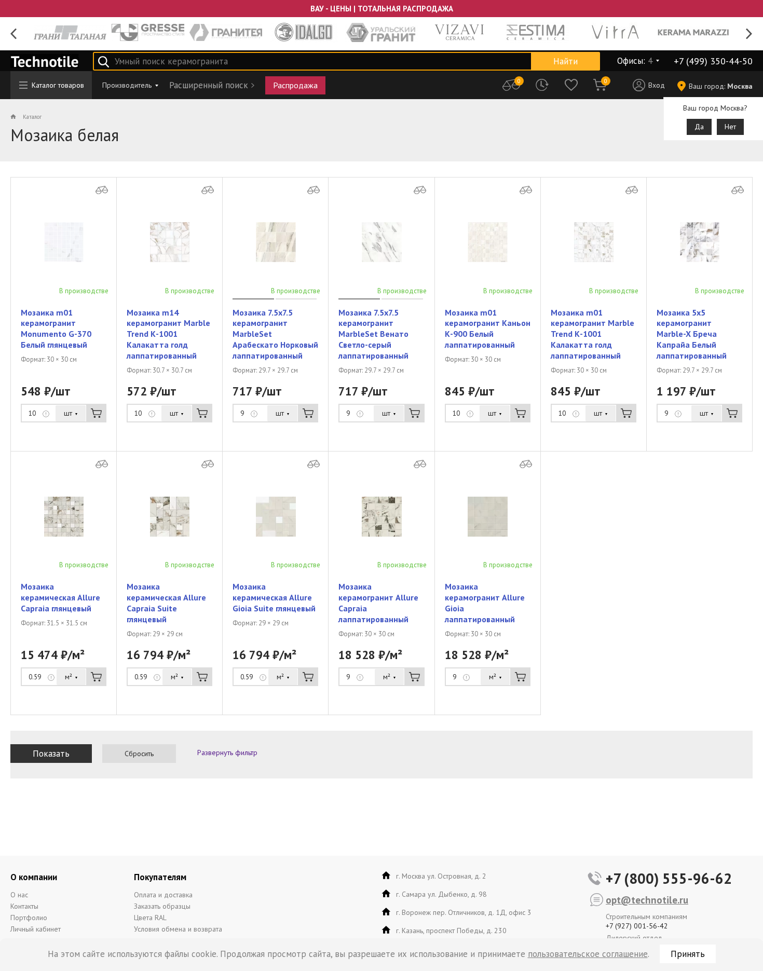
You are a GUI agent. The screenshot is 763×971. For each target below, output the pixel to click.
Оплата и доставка (163, 894)
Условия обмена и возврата (178, 929)
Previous (13, 34)
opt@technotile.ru (647, 900)
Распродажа (295, 85)
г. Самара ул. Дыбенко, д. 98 (441, 894)
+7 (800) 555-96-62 (669, 878)
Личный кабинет (35, 929)
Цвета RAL (150, 917)
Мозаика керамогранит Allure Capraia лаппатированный (378, 602)
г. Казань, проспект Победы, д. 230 (451, 930)
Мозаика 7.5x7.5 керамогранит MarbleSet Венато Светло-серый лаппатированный (373, 334)
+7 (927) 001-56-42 (637, 926)
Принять (688, 954)
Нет (730, 126)
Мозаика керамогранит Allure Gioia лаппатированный (485, 602)
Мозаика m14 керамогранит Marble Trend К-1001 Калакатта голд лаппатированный (168, 334)
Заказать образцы (162, 906)
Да (699, 126)
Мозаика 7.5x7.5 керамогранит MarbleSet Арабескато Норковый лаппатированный (275, 334)
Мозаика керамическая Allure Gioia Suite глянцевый (274, 597)
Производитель (127, 85)
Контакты (24, 906)
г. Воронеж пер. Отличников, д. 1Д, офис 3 (464, 912)
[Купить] (96, 413)
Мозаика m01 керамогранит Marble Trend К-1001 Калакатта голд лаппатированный (592, 334)
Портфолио (28, 917)
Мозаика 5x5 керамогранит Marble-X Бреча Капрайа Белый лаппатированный (692, 334)
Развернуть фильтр (227, 752)
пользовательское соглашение (588, 954)
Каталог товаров (58, 85)
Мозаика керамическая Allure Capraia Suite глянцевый (166, 602)
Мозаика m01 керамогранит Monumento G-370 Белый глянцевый (56, 328)
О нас (19, 894)
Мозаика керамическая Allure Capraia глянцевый (60, 597)
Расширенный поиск (208, 85)
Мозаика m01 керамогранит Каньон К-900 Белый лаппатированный (487, 328)
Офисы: (634, 60)
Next (749, 34)
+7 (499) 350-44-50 (713, 61)
